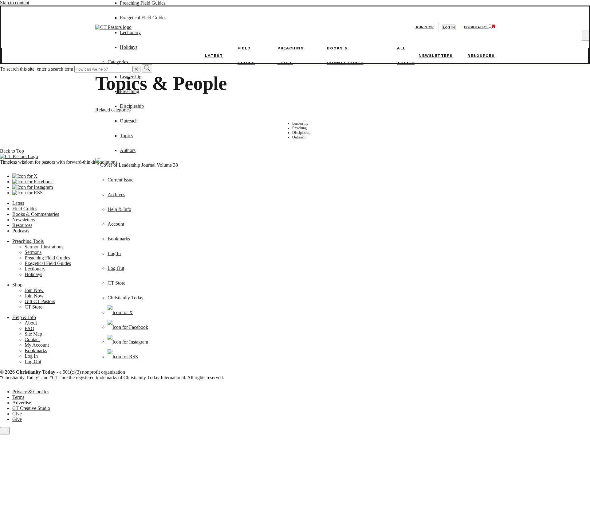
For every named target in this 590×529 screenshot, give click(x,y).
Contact (32, 339)
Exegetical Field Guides (48, 263)
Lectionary (35, 268)
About (31, 322)
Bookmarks (119, 238)
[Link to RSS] (123, 356)
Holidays (33, 274)
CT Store (116, 283)
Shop (17, 284)
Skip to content (14, 2)
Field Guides (24, 208)
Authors (128, 150)
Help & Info (119, 209)
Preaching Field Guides (142, 3)
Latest (214, 55)
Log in (449, 27)
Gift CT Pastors (40, 301)
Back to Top (12, 151)
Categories (118, 61)
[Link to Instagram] (128, 341)
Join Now (424, 27)
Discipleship (132, 106)
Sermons (33, 252)
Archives (116, 194)
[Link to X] (120, 312)
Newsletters (436, 55)
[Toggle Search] (585, 35)
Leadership (130, 76)
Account (116, 224)
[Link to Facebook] (128, 327)
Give (17, 413)
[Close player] (5, 430)
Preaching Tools (28, 241)
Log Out (116, 268)
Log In (114, 253)
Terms (18, 397)
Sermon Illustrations (44, 246)
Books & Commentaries (35, 214)
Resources (481, 55)
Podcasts (20, 230)
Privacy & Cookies (30, 391)
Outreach (129, 120)
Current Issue (120, 179)
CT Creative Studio (31, 408)
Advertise (21, 402)
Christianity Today (126, 297)
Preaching (129, 91)
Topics (126, 135)
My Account (37, 345)
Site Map (33, 333)
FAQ (29, 328)
